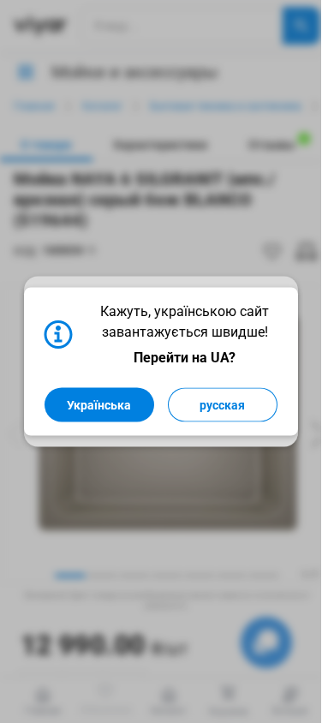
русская (222, 405)
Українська (99, 405)
